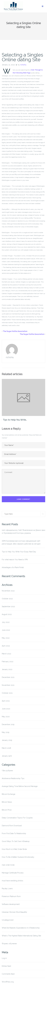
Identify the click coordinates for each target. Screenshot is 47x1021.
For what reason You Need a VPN (15, 560)
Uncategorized (7, 920)
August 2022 (7, 614)
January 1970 (7, 756)
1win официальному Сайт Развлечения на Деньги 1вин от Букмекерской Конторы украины (23, 531)
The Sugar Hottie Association (15, 331)
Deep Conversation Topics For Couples (17, 818)
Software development (11, 904)
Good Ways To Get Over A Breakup (16, 841)
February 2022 (7, 662)
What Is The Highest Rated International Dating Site (21, 936)
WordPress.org (8, 982)
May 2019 (5, 732)
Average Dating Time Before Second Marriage (19, 786)
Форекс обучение (9, 944)
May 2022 (6, 638)
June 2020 (6, 709)
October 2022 (7, 599)
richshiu (23, 65)
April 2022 (6, 646)
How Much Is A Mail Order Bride (14, 849)
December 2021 (8, 677)
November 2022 (8, 591)
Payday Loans (7, 888)
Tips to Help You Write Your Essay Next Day (19, 552)
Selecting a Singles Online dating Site (22, 57)
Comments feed (8, 974)
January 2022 (7, 669)
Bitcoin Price (6, 810)
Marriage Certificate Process (13, 873)
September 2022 (8, 606)
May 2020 (6, 717)
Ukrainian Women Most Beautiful (14, 912)
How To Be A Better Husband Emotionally (18, 857)
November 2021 (8, 685)
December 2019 (8, 724)
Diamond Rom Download (12, 826)
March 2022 (6, 654)
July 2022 (6, 622)
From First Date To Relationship (14, 833)
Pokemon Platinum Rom (11, 896)
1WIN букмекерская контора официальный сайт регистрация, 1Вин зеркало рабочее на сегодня (21, 542)
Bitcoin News (7, 802)
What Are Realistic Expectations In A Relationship (21, 928)
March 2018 (6, 748)
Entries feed (6, 966)
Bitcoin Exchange (8, 794)
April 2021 (6, 701)
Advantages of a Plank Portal (13, 567)
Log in (4, 958)
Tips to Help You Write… (15, 419)
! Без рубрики (7, 771)
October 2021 (7, 693)
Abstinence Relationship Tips (13, 778)
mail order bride (8, 865)
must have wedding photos (12, 881)
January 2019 (7, 740)
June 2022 (6, 630)
